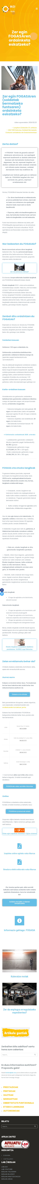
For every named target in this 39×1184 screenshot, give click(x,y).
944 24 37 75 (23, 740)
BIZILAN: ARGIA (6, 1179)
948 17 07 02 (23, 764)
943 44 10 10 (23, 752)
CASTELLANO (8, 1159)
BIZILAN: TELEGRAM (8, 1171)
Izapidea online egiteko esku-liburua (19, 853)
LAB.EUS (4, 1167)
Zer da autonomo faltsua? (19, 272)
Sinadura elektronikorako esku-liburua (19, 869)
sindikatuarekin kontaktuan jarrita (14, 707)
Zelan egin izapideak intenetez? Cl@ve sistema (19, 833)
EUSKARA (6, 1155)
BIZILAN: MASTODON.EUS (10, 1176)
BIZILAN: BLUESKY (8, 1174)
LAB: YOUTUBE (6, 1169)
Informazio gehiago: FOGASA (19, 930)
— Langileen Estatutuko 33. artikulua (24, 128)
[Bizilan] (8, 9)
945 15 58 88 (23, 728)
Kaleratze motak (19, 976)
